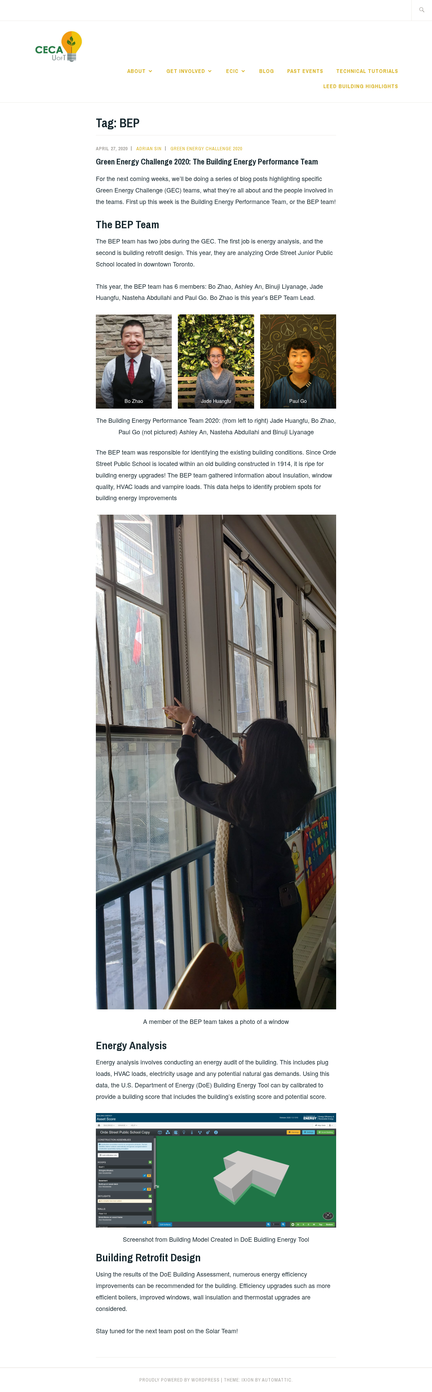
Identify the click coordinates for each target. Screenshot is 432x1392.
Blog (266, 71)
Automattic (277, 1380)
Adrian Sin (149, 149)
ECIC (232, 71)
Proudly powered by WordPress (179, 1380)
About (136, 71)
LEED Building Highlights (360, 86)
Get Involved (185, 71)
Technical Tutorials (367, 71)
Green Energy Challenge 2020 (206, 149)
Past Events (305, 71)
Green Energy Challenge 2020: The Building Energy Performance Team (207, 161)
